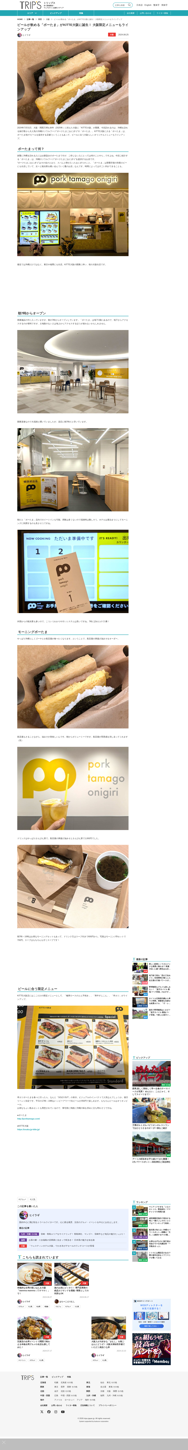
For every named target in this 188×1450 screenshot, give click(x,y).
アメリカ (58, 1400)
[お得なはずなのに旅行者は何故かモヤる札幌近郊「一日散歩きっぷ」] (151, 1245)
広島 (56, 1395)
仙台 (102, 1382)
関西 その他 (118, 1391)
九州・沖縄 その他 (115, 1395)
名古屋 (103, 1387)
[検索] (129, 5)
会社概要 (131, 13)
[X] (41, 1412)
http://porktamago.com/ (28, 1119)
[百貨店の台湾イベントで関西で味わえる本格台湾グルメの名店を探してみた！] (34, 1339)
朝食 (46, 1306)
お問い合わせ (145, 13)
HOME (20, 19)
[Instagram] (55, 1412)
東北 (88, 1382)
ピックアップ (56, 13)
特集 (81, 13)
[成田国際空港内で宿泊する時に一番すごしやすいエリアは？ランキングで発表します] (151, 1222)
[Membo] (151, 1335)
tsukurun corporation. (101, 1421)
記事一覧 (30, 19)
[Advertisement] (73, 287)
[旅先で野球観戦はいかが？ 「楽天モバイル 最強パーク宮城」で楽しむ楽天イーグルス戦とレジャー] (151, 1014)
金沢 (56, 1391)
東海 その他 (114, 1387)
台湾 (38, 1306)
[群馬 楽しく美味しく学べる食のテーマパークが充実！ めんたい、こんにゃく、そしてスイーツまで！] (151, 1078)
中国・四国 (45, 1395)
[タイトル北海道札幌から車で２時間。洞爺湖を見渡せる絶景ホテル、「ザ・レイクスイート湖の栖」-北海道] (151, 1002)
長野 (63, 1387)
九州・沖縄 (91, 1395)
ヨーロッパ (69, 1400)
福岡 (102, 1395)
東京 (56, 1387)
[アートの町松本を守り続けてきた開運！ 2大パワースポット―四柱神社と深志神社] (151, 1147)
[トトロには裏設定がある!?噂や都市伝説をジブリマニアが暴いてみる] (151, 1257)
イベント (23, 1360)
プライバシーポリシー (108, 1405)
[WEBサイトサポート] (151, 1300)
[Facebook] (49, 1412)
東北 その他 (112, 1382)
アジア (79, 1400)
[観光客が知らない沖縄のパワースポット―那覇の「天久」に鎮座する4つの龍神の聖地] (151, 1234)
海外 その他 (90, 1400)
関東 (42, 1387)
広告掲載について (87, 1405)
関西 (88, 1391)
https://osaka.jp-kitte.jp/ (28, 1129)
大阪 (112, 35)
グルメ (23, 1199)
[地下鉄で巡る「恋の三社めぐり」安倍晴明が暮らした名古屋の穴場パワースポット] (151, 979)
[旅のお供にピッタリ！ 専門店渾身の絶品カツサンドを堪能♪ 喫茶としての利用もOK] (71, 1285)
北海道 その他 (67, 1382)
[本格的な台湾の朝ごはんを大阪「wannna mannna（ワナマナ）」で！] (34, 1285)
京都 (102, 1391)
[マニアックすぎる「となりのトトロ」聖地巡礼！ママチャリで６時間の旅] (151, 1211)
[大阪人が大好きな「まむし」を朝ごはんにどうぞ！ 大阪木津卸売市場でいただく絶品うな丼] (108, 1339)
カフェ (59, 1306)
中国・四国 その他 (69, 1395)
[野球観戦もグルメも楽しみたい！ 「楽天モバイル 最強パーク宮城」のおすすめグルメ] (151, 991)
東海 (88, 1387)
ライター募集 (162, 13)
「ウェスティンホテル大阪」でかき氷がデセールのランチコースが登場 (57, 1246)
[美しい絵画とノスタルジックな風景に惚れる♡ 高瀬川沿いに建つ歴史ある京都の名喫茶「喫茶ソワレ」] (151, 968)
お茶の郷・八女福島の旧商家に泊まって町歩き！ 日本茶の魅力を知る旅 (58, 1240)
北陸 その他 (66, 1391)
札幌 (56, 1382)
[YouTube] (63, 1412)
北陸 (42, 1391)
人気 (33, 1199)
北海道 (43, 1382)
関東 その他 (72, 1387)
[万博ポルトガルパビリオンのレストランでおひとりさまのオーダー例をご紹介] (151, 1114)
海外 (42, 1400)
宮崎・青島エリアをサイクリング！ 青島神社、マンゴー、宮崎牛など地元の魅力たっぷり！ (73, 1234)
